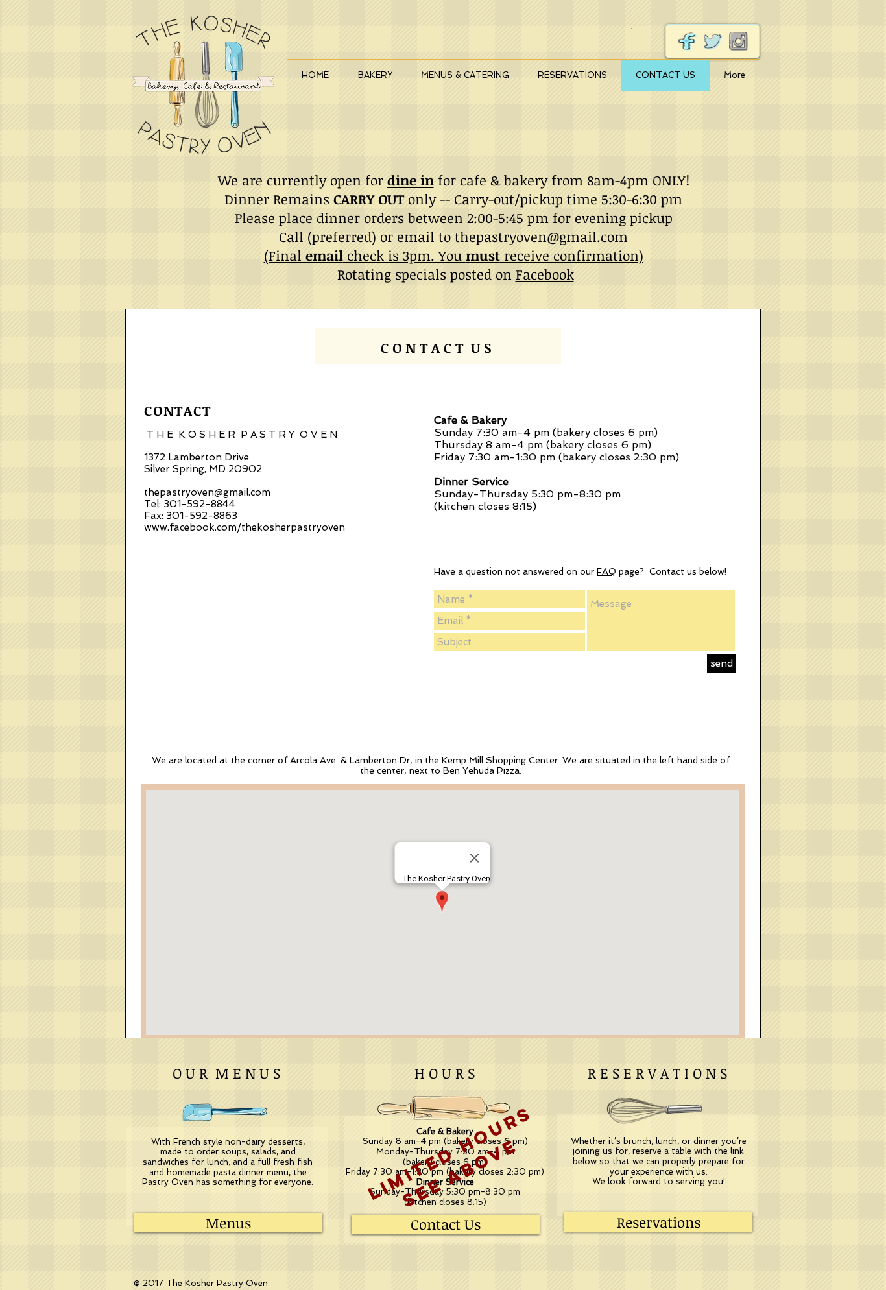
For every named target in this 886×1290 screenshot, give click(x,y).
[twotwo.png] (687, 41)
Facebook (545, 274)
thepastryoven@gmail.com (541, 236)
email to (426, 236)
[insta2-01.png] (738, 41)
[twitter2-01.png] (713, 41)
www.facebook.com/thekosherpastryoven (244, 527)
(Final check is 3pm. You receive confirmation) (453, 255)
